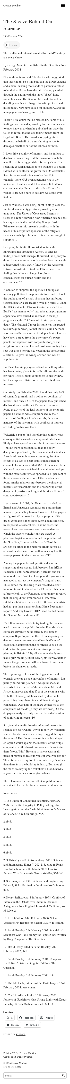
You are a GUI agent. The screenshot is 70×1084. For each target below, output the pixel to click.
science (20, 1034)
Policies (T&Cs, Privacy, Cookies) (20, 1053)
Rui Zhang (16, 1066)
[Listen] (7, 45)
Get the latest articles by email (17, 1056)
